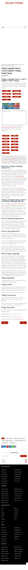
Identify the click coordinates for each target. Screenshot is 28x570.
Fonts (6, 99)
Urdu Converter (17, 500)
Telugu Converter (4, 493)
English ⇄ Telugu (4, 551)
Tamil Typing (3, 472)
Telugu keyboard (20, 176)
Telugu (14, 144)
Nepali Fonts (16, 536)
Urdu (14, 150)
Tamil (14, 141)
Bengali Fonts (17, 527)
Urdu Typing (16, 481)
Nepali (5, 150)
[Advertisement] (13, 15)
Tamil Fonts (3, 530)
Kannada (6, 144)
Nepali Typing (17, 478)
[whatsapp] (12, 446)
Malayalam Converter (18, 491)
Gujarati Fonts (17, 534)
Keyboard (16, 91)
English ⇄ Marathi (5, 553)
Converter (16, 96)
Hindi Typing (3, 469)
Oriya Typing (3, 478)
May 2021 (14, 461)
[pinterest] (7, 446)
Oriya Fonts (3, 536)
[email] (15, 446)
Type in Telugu (7, 64)
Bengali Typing (17, 469)
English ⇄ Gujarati (18, 553)
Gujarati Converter (18, 495)
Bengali (14, 138)
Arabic (5, 153)
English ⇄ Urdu (17, 558)
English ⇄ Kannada (18, 551)
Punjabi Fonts (4, 538)
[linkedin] (10, 446)
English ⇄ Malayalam (18, 549)
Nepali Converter (17, 498)
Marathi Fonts (4, 534)
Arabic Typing (4, 483)
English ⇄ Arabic (4, 560)
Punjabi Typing (4, 481)
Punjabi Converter (5, 500)
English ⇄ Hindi (4, 547)
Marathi (14, 135)
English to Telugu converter (19, 438)
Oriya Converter (4, 498)
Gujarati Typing (17, 476)
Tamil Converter (4, 491)
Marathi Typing (4, 476)
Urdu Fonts (16, 538)
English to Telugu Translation (8, 127)
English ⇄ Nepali (17, 556)
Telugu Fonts (4, 532)
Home (2, 64)
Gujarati (6, 141)
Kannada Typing (17, 474)
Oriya (14, 147)
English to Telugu (22, 189)
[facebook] (2, 446)
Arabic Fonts (3, 541)
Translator (6, 96)
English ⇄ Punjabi (4, 558)
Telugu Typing (4, 442)
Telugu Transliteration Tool (20, 440)
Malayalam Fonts (17, 530)
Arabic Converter (4, 502)
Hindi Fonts (3, 527)
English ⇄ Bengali (17, 547)
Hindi (6, 135)
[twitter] (5, 446)
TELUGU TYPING (14, 3)
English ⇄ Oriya (4, 556)
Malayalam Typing (18, 472)
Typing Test (16, 94)
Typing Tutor (6, 94)
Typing (6, 91)
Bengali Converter (18, 489)
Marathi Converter (5, 495)
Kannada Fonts (17, 532)
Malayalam (5, 147)
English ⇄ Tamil (4, 549)
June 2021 (14, 459)
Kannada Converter (18, 493)
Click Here (20, 319)
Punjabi (6, 138)
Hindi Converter (4, 489)
